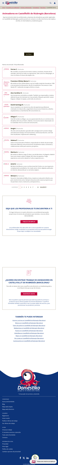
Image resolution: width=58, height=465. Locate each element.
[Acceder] (55, 3)
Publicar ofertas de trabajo (10, 421)
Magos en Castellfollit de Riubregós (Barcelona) (29, 336)
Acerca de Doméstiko (8, 401)
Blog (3, 404)
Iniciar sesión (6, 418)
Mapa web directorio (8, 409)
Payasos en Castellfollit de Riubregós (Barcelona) (29, 330)
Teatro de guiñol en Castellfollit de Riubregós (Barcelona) (29, 325)
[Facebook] (20, 458)
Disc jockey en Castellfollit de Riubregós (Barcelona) (29, 338)
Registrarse (5, 416)
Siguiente (43, 187)
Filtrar (29, 54)
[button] (3, 3)
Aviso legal (5, 446)
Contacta (4, 437)
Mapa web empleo (7, 407)
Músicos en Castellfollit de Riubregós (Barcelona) (29, 323)
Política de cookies (7, 449)
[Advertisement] (28, 36)
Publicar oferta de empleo (46, 461)
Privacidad (5, 444)
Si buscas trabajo (7, 430)
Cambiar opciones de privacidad (11, 451)
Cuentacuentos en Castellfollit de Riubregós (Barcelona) (29, 341)
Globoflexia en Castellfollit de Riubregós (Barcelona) (29, 333)
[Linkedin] (28, 458)
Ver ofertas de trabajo (8, 423)
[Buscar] (50, 3)
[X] (24, 458)
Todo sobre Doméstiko (8, 435)
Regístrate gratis (29, 294)
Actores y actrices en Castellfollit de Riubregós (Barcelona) (29, 320)
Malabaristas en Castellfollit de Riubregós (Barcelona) (29, 328)
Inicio (3, 7)
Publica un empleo (29, 222)
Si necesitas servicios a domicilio (11, 432)
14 (38, 187)
